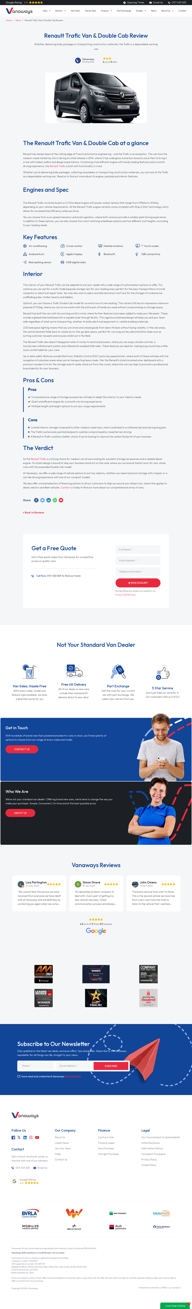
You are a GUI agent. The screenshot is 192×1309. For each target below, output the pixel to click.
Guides (139, 10)
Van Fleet (75, 10)
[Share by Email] (61, 500)
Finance (105, 10)
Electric (59, 10)
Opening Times (135, 2)
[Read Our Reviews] (96, 931)
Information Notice (152, 1148)
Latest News (62, 1143)
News (153, 10)
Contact (182, 10)
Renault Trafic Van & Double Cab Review (44, 20)
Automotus (154, 1287)
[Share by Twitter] (42, 500)
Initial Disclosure (150, 1143)
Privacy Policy (73, 1076)
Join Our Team (63, 1148)
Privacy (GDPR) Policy (125, 595)
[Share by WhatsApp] (55, 500)
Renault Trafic (57, 166)
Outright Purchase (108, 1154)
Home (9, 20)
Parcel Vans (90, 10)
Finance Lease (106, 1143)
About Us (165, 10)
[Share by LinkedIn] (48, 500)
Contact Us (22, 749)
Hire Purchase (106, 1148)
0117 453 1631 (48, 575)
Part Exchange (124, 10)
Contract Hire (106, 1137)
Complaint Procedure (153, 1154)
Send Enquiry (139, 582)
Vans (45, 10)
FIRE (167, 1287)
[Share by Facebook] (36, 500)
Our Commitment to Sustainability (160, 1137)
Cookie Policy (148, 1165)
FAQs (58, 1154)
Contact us (67, 487)
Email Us (158, 2)
